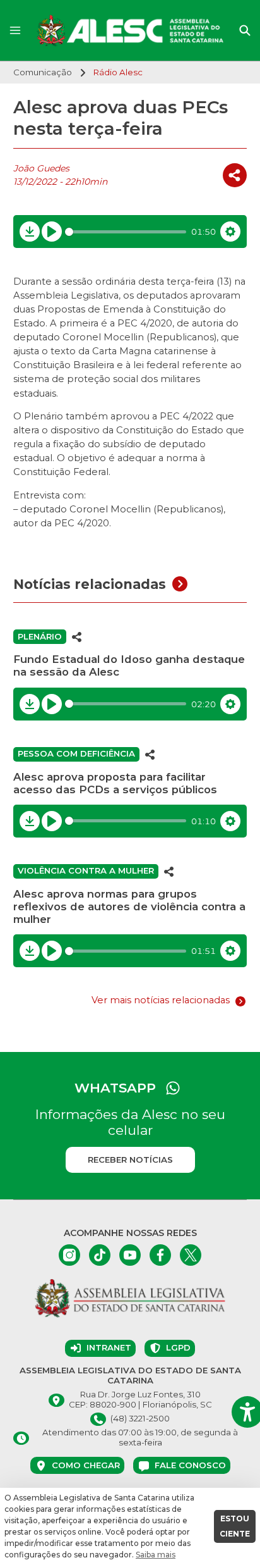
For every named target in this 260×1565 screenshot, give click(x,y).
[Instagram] (69, 1255)
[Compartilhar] (235, 175)
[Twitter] (190, 1255)
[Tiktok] (99, 1255)
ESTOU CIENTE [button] (235, 1526)
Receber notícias (130, 1159)
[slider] (126, 232)
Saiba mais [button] (155, 1554)
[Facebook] (160, 1255)
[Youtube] (130, 1255)
